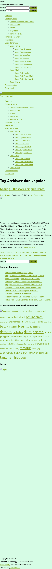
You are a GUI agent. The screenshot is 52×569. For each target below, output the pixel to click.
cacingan (37, 326)
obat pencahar (21, 344)
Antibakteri (19, 317)
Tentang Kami (11, 18)
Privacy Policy (16, 33)
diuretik (48, 332)
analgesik (3, 317)
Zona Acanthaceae (23, 48)
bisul (21, 326)
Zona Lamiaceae (22, 57)
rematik (11, 258)
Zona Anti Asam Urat (24, 76)
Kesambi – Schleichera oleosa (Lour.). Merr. (23, 287)
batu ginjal (47, 322)
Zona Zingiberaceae (23, 66)
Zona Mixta (15, 82)
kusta (2, 255)
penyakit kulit (42, 343)
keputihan (43, 252)
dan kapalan (20, 252)
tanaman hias (10, 357)
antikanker (3, 322)
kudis (22, 340)
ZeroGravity (5, 564)
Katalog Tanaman (12, 36)
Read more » (29, 247)
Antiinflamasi (34, 317)
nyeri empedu (17, 255)
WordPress (15, 567)
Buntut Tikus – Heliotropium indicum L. (21, 290)
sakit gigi (36, 348)
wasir (23, 357)
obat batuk (3, 344)
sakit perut (20, 352)
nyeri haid (28, 255)
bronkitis (29, 327)
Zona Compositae (22, 54)
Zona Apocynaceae (23, 51)
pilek (10, 348)
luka (27, 340)
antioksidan (28, 321)
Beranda (8, 15)
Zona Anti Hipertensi (24, 79)
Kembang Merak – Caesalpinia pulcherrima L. (23, 281)
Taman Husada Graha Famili (22, 21)
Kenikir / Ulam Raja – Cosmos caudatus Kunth (24, 296)
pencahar (31, 344)
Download (9, 88)
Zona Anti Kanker (22, 72)
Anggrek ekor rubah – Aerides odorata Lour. (23, 284)
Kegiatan (14, 30)
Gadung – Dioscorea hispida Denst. (22, 189)
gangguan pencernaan (11, 336)
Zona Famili (15, 45)
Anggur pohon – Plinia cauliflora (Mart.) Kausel (24, 275)
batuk (4, 326)
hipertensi (37, 336)
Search (3, 7)
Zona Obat (14, 69)
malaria (42, 340)
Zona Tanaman (11, 42)
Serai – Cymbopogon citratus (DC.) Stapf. (22, 278)
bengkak (13, 326)
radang (16, 348)
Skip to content (6, 96)
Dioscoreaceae (6, 252)
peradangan (4, 349)
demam (6, 331)
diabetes (18, 332)
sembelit (43, 352)
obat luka (11, 344)
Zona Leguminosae (23, 60)
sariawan (33, 353)
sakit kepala (6, 353)
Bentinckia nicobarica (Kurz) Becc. (19, 272)
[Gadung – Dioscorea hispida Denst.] (26, 208)
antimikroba (14, 321)
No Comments (37, 195)
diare (28, 331)
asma (40, 321)
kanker (46, 336)
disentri (38, 331)
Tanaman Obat (11, 85)
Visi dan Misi (15, 24)
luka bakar (34, 340)
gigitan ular (27, 336)
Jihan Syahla (5, 195)
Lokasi (13, 27)
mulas (8, 255)
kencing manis (32, 252)
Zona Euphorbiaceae (23, 63)
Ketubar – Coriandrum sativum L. (19, 293)
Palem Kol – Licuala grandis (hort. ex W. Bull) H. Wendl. (28, 299)
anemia (10, 317)
